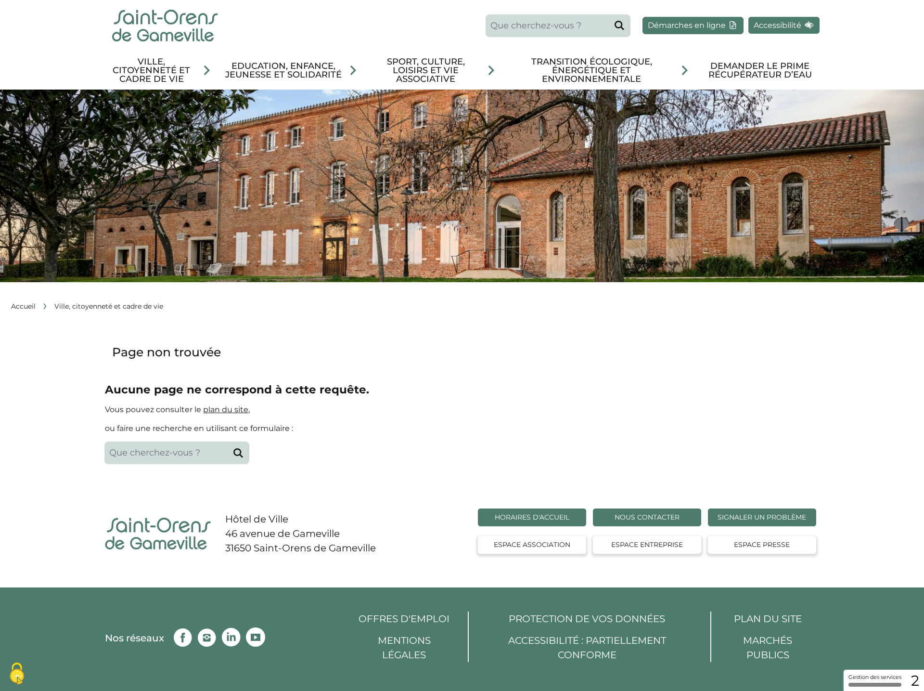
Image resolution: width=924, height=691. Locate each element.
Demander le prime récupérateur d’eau (760, 70)
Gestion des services (874, 677)
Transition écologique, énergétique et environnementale (591, 70)
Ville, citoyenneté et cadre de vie (151, 70)
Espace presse (762, 544)
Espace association (532, 544)
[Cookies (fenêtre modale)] (17, 674)
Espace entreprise (647, 544)
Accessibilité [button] (778, 25)
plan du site (225, 409)
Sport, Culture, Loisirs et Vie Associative (426, 70)
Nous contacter (647, 517)
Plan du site (768, 619)
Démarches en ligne (688, 25)
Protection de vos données (587, 619)
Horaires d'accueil (532, 517)
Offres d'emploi (404, 619)
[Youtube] (258, 635)
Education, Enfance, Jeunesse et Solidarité (283, 70)
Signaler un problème (762, 517)
